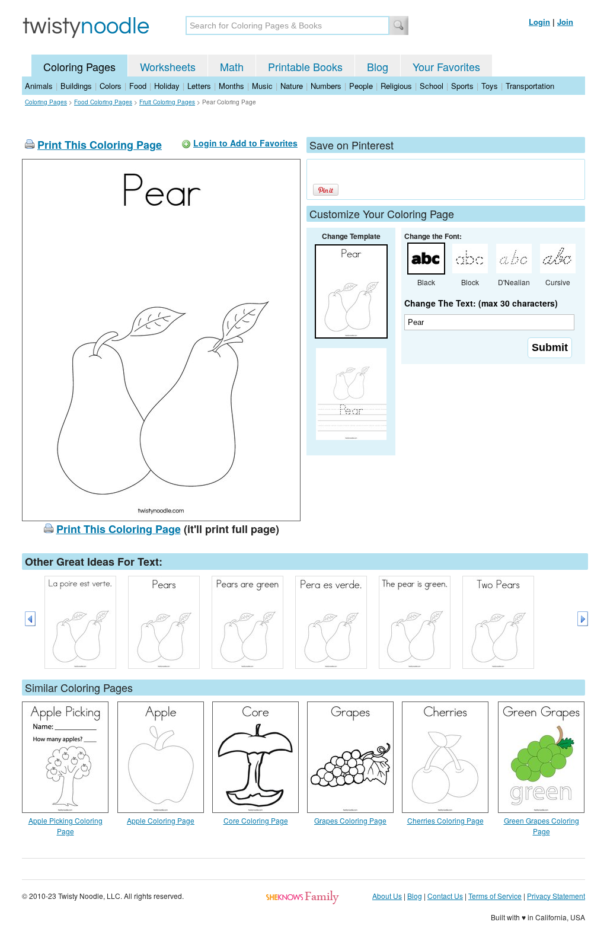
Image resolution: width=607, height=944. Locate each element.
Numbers (326, 85)
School (431, 85)
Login (539, 21)
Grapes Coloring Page (350, 820)
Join (565, 21)
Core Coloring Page (255, 820)
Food (137, 85)
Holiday (167, 85)
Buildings (76, 85)
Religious (396, 85)
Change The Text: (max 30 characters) (481, 303)
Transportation (530, 85)
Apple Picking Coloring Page (65, 825)
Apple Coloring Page (160, 820)
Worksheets (168, 66)
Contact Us (445, 896)
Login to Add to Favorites (245, 143)
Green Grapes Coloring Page (541, 825)
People (361, 85)
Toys (489, 85)
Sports (462, 85)
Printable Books (305, 66)
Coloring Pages (79, 66)
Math (232, 66)
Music (262, 85)
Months (231, 85)
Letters (199, 85)
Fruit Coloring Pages (167, 102)
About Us (387, 896)
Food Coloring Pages (103, 102)
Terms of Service (495, 896)
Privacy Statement (556, 896)
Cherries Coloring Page (445, 820)
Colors (111, 85)
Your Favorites (446, 66)
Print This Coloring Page (99, 144)
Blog (377, 66)
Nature (291, 85)
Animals (39, 85)
